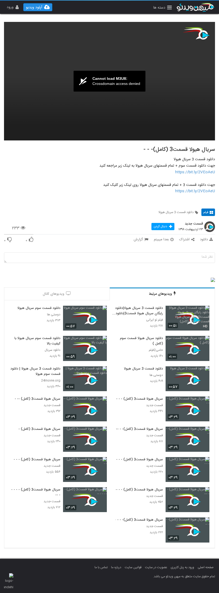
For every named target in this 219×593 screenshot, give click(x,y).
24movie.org (50, 380)
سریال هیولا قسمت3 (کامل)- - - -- (138, 520)
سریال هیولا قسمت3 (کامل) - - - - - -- (35, 492)
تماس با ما (101, 567)
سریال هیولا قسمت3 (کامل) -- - (37, 399)
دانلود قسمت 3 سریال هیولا (176, 212)
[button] (162, 8)
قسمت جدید (194, 224)
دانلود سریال (52, 350)
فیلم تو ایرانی (154, 320)
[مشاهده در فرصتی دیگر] (203, 312)
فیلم (205, 212)
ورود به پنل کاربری (182, 567)
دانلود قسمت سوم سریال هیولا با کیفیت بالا (37, 341)
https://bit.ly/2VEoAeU (195, 172)
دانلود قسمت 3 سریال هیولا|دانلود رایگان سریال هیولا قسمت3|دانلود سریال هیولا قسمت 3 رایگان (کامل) (138, 311)
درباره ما (116, 567)
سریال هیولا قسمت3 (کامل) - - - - (138, 459)
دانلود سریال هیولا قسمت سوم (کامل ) (141, 341)
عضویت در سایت (156, 567)
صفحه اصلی (206, 567)
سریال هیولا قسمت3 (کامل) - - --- (138, 490)
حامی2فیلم (156, 350)
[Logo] (196, 33)
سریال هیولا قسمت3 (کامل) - (39, 429)
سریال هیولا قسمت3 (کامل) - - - (139, 399)
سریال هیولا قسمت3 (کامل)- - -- (139, 429)
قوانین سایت (133, 567)
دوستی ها (53, 314)
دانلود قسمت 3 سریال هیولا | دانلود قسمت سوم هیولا (35, 371)
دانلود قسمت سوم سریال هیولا (38, 308)
